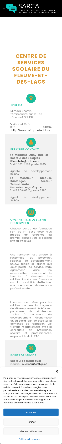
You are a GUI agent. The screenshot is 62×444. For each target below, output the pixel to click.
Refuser (31, 421)
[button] (57, 371)
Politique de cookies (29, 439)
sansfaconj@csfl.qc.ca (27, 187)
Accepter (31, 412)
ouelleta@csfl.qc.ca (26, 161)
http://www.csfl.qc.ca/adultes (30, 130)
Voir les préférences (31, 431)
